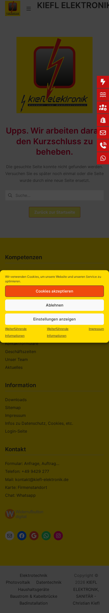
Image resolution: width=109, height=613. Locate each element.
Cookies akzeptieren (54, 291)
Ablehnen (54, 305)
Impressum (96, 329)
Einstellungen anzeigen (54, 319)
